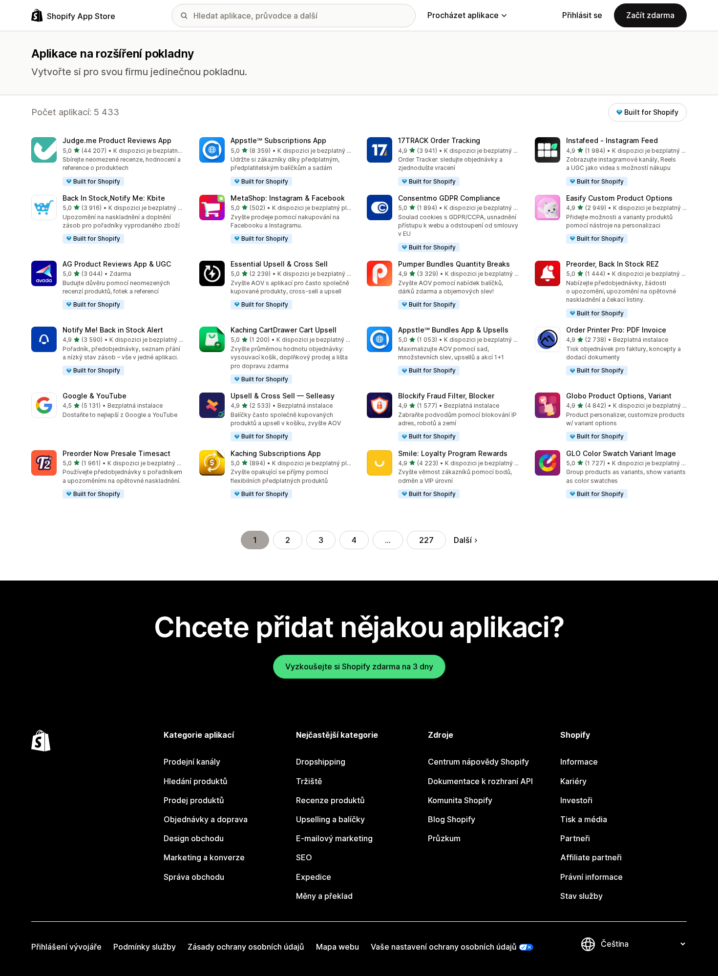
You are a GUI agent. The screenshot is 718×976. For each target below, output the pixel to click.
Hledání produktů (196, 781)
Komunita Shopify (460, 800)
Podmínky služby (144, 947)
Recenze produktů (330, 800)
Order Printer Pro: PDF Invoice (616, 330)
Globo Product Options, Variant (619, 396)
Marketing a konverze (204, 857)
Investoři (576, 800)
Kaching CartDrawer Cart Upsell (284, 330)
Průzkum (444, 838)
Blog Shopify (451, 819)
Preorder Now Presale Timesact (116, 453)
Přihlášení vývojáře (66, 947)
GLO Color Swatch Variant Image (621, 453)
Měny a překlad (324, 896)
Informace (579, 762)
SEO (304, 857)
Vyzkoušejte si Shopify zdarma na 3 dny (359, 666)
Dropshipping (320, 762)
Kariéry (573, 781)
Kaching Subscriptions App (276, 453)
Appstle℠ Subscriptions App (278, 140)
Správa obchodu (194, 877)
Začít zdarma (650, 15)
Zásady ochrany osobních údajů (246, 947)
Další (463, 540)
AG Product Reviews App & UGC (117, 264)
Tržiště (309, 781)
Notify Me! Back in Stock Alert (113, 330)
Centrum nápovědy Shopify (478, 762)
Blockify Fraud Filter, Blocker (446, 396)
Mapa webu (337, 947)
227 (426, 540)
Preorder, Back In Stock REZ (612, 264)
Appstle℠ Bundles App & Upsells (453, 330)
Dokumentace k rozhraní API (480, 781)
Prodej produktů (194, 800)
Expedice (313, 877)
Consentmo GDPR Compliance (449, 198)
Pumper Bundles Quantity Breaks (454, 264)
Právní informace (591, 877)
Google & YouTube (95, 396)
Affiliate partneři (591, 857)
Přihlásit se (582, 15)
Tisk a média (583, 819)
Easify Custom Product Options (619, 198)
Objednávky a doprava (206, 819)
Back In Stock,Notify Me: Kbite (114, 198)
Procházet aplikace (463, 15)
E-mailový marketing (334, 838)
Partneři (575, 838)
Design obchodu (194, 838)
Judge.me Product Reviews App (117, 140)
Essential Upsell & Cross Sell (279, 264)
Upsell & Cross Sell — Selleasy (283, 396)
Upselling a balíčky (330, 819)
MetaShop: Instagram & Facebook (288, 198)
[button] (107, 162)
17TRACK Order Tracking (439, 140)
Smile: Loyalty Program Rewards (452, 453)
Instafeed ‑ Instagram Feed (612, 140)
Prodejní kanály (192, 762)
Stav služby (581, 896)
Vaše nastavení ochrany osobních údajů (444, 947)
